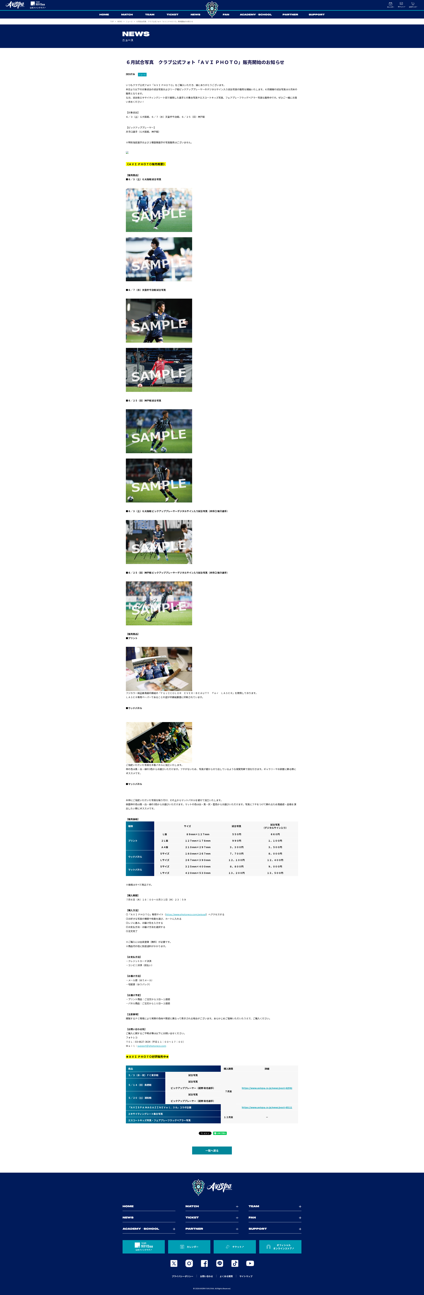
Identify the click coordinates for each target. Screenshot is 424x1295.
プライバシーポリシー (182, 1276)
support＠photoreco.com (151, 1045)
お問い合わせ (206, 1276)
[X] (174, 1263)
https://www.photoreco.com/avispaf (186, 914)
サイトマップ (245, 1276)
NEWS (195, 14)
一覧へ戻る (212, 1150)
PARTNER (290, 14)
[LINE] (219, 1263)
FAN (226, 14)
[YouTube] (250, 1263)
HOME (104, 14)
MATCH (127, 14)
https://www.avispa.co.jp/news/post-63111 (267, 1107)
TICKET (172, 14)
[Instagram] (189, 1263)
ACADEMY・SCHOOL (256, 14)
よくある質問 (226, 1276)
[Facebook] (204, 1263)
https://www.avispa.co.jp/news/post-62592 (267, 1088)
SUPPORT (317, 14)
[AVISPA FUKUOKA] (212, 1187)
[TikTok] (234, 1263)
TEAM (149, 14)
